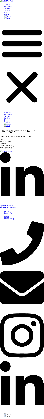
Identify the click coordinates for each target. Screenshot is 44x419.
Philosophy (8, 6)
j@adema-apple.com (7, 206)
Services (7, 10)
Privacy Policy (9, 213)
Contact (7, 14)
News (6, 12)
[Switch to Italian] (7, 18)
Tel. (7, 207)
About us (7, 4)
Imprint (6, 211)
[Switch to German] (7, 16)
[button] (22, 65)
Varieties (7, 8)
